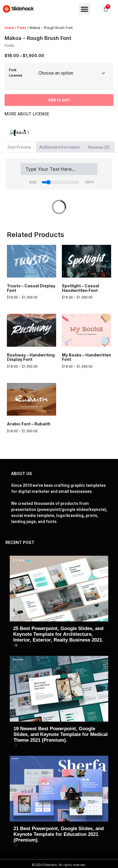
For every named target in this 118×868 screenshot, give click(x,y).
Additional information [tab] (59, 147)
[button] (84, 9)
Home (9, 27)
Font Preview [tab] (19, 147)
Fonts (21, 27)
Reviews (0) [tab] (98, 147)
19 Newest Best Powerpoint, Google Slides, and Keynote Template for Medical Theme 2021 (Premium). (60, 734)
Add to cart (59, 100)
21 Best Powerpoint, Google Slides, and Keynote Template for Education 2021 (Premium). (58, 834)
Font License (15, 72)
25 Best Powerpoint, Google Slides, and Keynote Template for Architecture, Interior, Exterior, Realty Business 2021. (58, 634)
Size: (33, 182)
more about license (27, 113)
